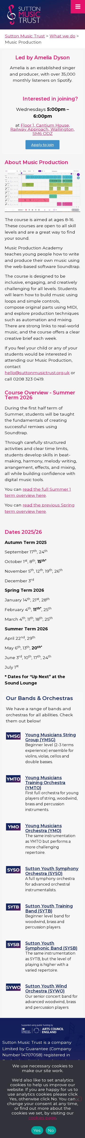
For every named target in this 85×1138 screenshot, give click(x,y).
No (51, 1130)
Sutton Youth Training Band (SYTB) (49, 908)
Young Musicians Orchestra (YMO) (43, 828)
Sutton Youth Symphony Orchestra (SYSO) (51, 871)
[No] (77, 1099)
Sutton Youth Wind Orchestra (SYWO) (46, 988)
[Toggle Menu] (78, 6)
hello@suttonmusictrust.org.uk (37, 372)
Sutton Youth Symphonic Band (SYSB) (51, 946)
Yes (37, 1130)
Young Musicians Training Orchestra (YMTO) (45, 782)
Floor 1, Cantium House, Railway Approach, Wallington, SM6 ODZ (42, 129)
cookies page (42, 1117)
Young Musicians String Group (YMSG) (50, 737)
